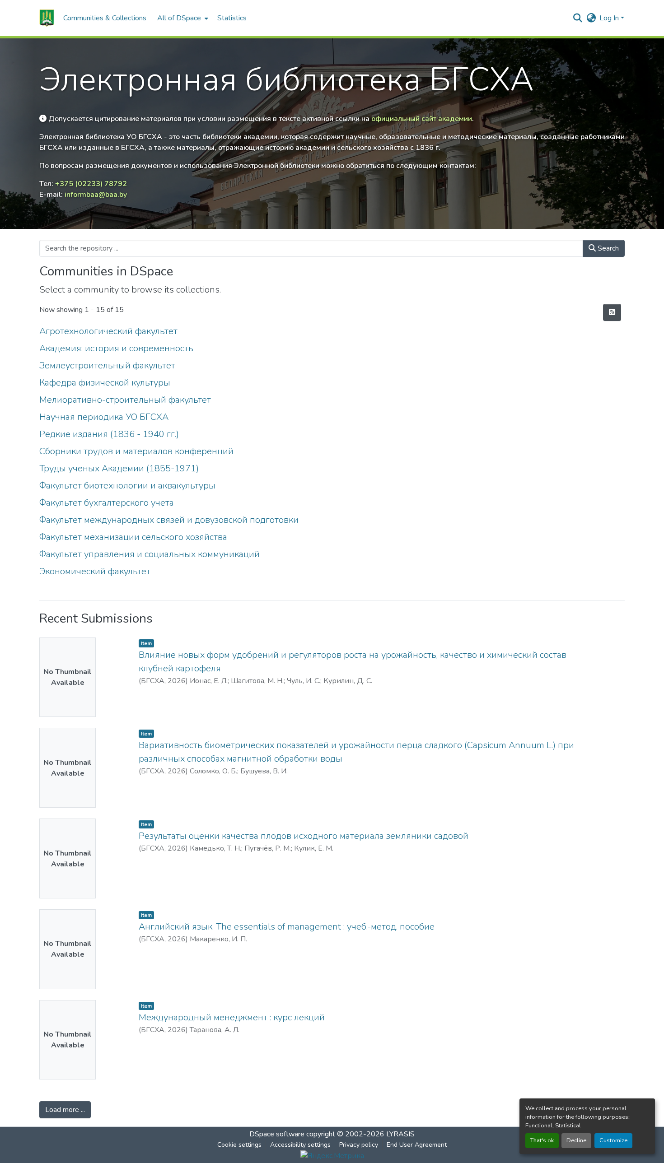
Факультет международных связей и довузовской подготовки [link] (169, 520)
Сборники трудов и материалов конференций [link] (136, 451)
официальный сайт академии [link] (421, 119)
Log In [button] (610, 18)
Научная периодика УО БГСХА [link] (103, 417)
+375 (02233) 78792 (91, 184)
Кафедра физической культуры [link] (104, 383)
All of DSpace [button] (179, 18)
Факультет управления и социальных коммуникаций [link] (149, 554)
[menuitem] (181, 18)
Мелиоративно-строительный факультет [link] (125, 400)
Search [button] (607, 248)
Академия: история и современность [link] (116, 348)
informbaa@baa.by (96, 195)
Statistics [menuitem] (232, 18)
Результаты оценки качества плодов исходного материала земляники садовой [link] (303, 836)
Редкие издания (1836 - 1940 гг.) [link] (109, 434)
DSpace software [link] (276, 1134)
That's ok (542, 1140)
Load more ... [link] (65, 1110)
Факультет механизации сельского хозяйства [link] (133, 537)
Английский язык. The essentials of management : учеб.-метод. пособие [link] (287, 927)
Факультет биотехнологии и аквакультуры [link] (127, 485)
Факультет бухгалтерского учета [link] (106, 503)
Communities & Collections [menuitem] (104, 18)
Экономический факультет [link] (94, 571)
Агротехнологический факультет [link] (108, 331)
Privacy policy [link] (358, 1144)
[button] (46, 18)
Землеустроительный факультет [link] (107, 365)
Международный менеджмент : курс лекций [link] (232, 1017)
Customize (613, 1140)
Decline (576, 1140)
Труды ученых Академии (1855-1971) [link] (119, 468)
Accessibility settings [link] (300, 1144)
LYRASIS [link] (400, 1134)
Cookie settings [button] (239, 1144)
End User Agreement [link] (417, 1144)
